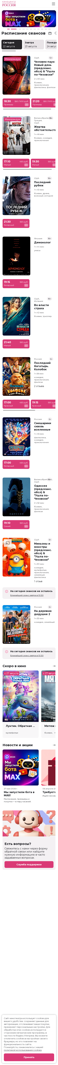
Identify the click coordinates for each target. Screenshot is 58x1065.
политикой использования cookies (23, 1050)
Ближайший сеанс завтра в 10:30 (27, 595)
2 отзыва (39, 386)
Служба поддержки (29, 864)
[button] (13, 19)
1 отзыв (38, 581)
